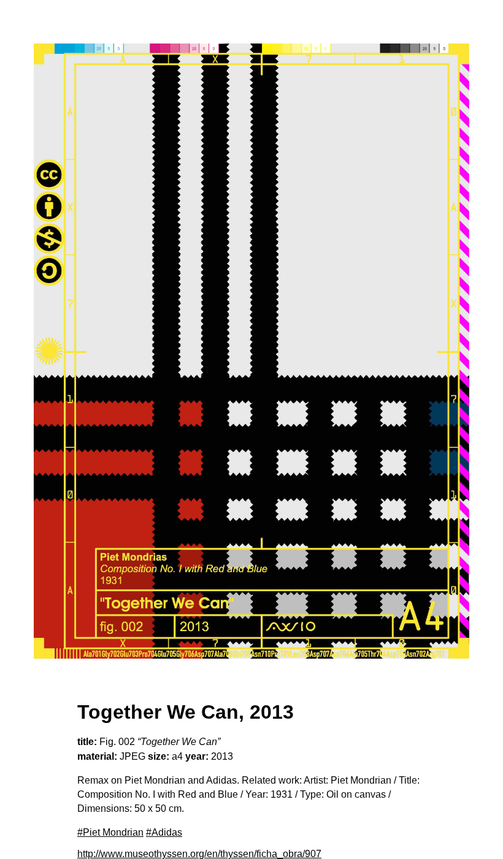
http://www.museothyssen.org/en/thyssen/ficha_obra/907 (199, 854)
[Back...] (251, 351)
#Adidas (164, 832)
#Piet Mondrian (110, 832)
